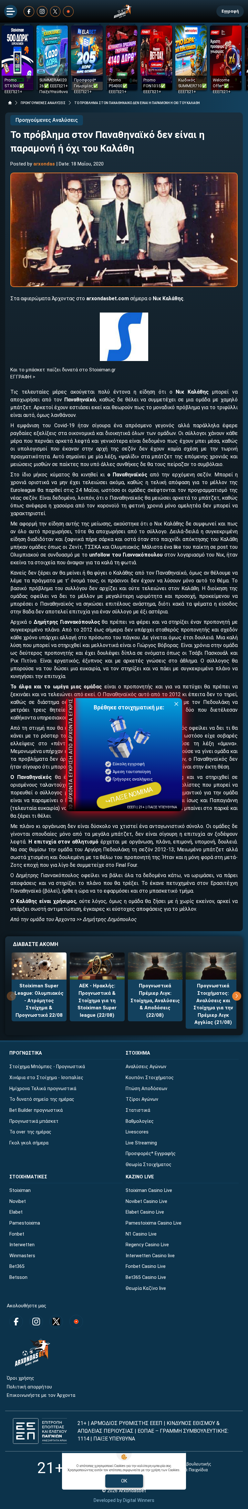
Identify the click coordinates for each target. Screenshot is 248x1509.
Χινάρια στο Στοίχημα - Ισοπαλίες (46, 1077)
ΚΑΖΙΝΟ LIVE (140, 1177)
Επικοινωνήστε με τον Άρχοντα (41, 1395)
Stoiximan (20, 1190)
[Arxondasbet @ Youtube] (68, 11)
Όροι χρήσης (20, 1378)
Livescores (137, 1132)
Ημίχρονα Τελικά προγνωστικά (42, 1088)
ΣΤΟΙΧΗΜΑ (138, 1053)
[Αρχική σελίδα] (10, 103)
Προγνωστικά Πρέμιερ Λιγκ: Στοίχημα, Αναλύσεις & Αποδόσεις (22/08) (155, 1000)
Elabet (16, 1212)
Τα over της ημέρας (30, 1132)
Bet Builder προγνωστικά (36, 1110)
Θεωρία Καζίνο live (146, 1288)
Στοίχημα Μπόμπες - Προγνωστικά (47, 1066)
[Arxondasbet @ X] (55, 11)
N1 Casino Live (141, 1234)
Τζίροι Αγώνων (142, 1099)
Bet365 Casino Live (146, 1277)
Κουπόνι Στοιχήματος (150, 1077)
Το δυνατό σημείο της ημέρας (41, 1099)
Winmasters (22, 1256)
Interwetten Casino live (150, 1256)
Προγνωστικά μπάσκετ (33, 1121)
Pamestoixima (24, 1223)
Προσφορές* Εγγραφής (151, 1153)
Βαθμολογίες (140, 1121)
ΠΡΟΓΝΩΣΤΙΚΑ (25, 1053)
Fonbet (16, 1234)
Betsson (18, 1277)
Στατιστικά (138, 1110)
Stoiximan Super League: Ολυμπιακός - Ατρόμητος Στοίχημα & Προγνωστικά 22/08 (39, 1000)
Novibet (17, 1201)
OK (124, 1481)
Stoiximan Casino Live (149, 1190)
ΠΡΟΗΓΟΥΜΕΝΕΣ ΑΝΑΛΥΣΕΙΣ (43, 103)
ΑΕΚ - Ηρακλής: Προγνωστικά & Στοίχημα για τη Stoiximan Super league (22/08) (97, 1000)
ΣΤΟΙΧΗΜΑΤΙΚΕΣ (28, 1177)
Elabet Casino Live (145, 1212)
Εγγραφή (230, 11)
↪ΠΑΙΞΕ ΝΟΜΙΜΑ (128, 795)
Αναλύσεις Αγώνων (146, 1066)
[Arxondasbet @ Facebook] (29, 11)
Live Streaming (141, 1143)
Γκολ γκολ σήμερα (28, 1143)
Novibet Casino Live (146, 1201)
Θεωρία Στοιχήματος (148, 1164)
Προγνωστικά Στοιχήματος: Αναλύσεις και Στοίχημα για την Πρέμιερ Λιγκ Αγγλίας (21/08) (213, 1004)
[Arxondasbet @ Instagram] (42, 11)
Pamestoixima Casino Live (153, 1223)
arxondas (44, 164)
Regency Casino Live (147, 1245)
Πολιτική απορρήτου (29, 1387)
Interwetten (22, 1245)
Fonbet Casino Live (146, 1266)
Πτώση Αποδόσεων (146, 1088)
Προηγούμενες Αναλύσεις (47, 120)
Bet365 (17, 1266)
